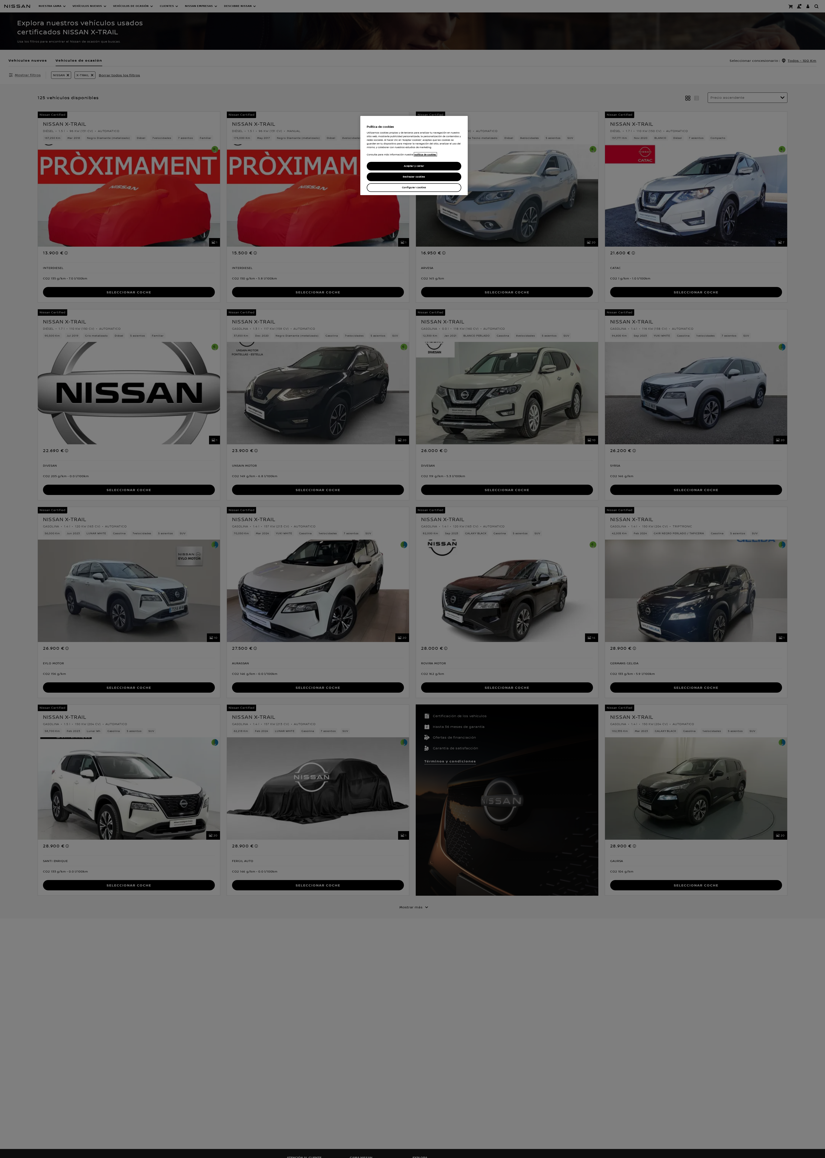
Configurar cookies (414, 187)
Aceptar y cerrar (414, 166)
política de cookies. (425, 154)
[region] (414, 155)
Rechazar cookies (414, 176)
